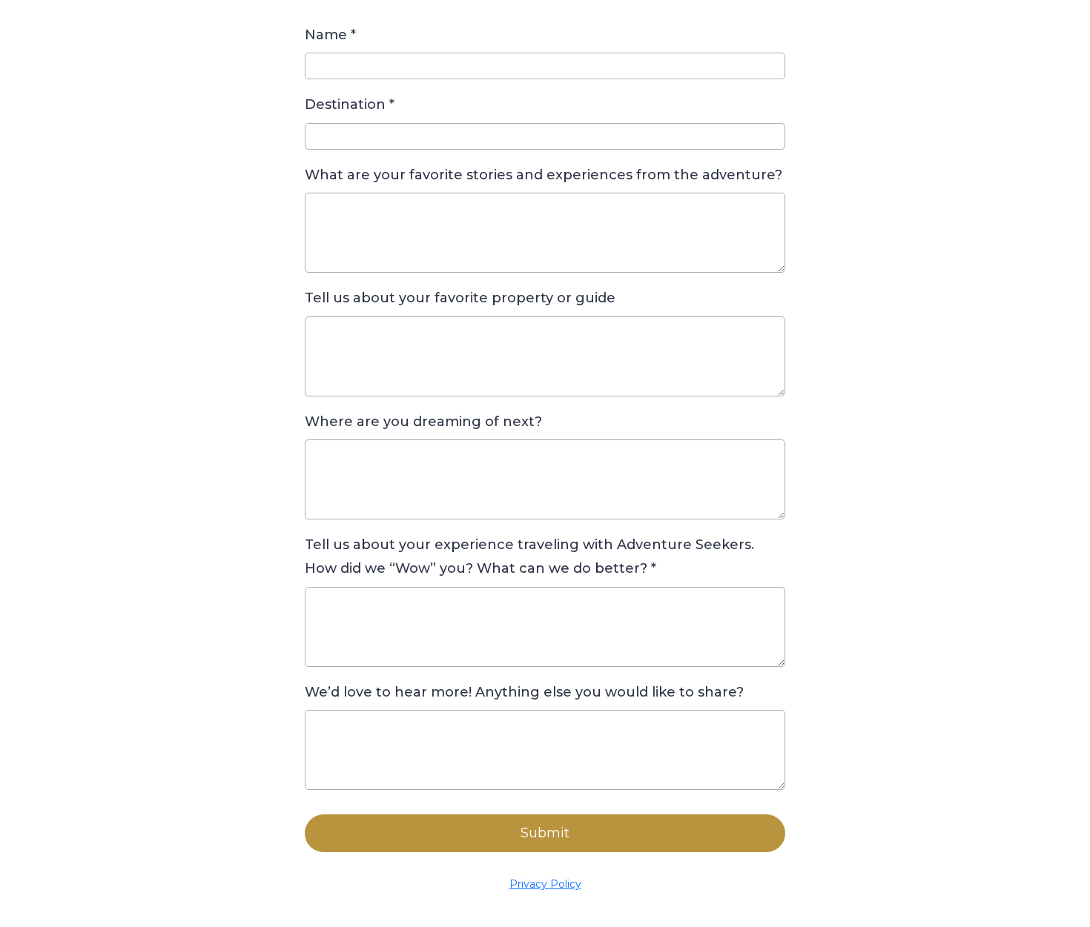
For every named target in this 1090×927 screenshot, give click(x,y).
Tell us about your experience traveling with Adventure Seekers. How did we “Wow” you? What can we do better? (529, 556)
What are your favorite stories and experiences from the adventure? (543, 175)
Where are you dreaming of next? (423, 421)
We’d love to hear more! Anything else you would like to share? (524, 692)
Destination (349, 104)
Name (330, 35)
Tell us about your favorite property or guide (460, 298)
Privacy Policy (545, 884)
